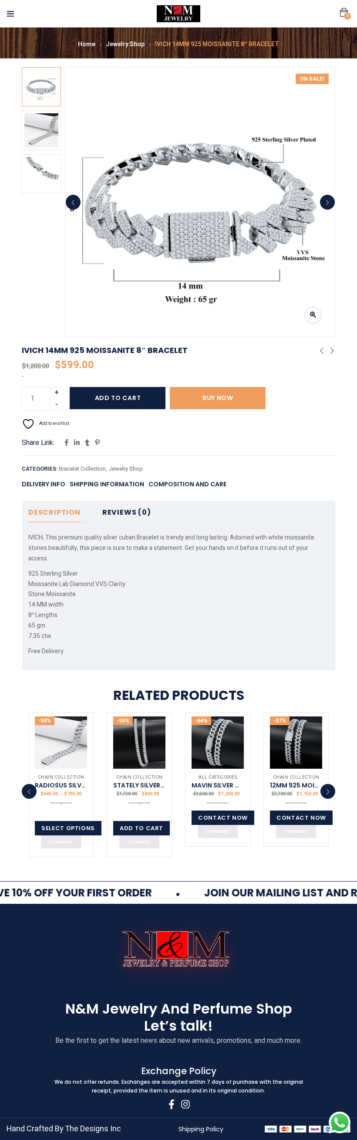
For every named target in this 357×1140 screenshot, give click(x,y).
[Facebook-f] (171, 1104)
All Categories (218, 777)
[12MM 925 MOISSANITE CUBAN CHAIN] (296, 742)
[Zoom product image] (313, 315)
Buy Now (217, 398)
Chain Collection (61, 777)
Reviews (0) (126, 512)
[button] (344, 12)
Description (54, 512)
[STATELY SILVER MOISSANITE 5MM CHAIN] (139, 742)
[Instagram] (185, 1104)
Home (86, 44)
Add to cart (118, 398)
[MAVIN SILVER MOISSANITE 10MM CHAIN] (218, 742)
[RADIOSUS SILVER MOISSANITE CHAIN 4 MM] (61, 742)
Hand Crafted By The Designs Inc (64, 1129)
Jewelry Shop (125, 44)
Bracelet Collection (82, 469)
